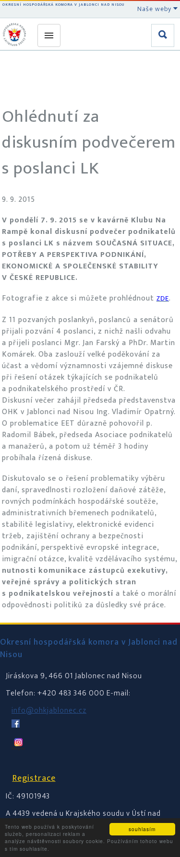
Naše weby (155, 8)
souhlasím (142, 829)
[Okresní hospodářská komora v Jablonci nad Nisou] (16, 34)
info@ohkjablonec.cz (49, 710)
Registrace (34, 778)
